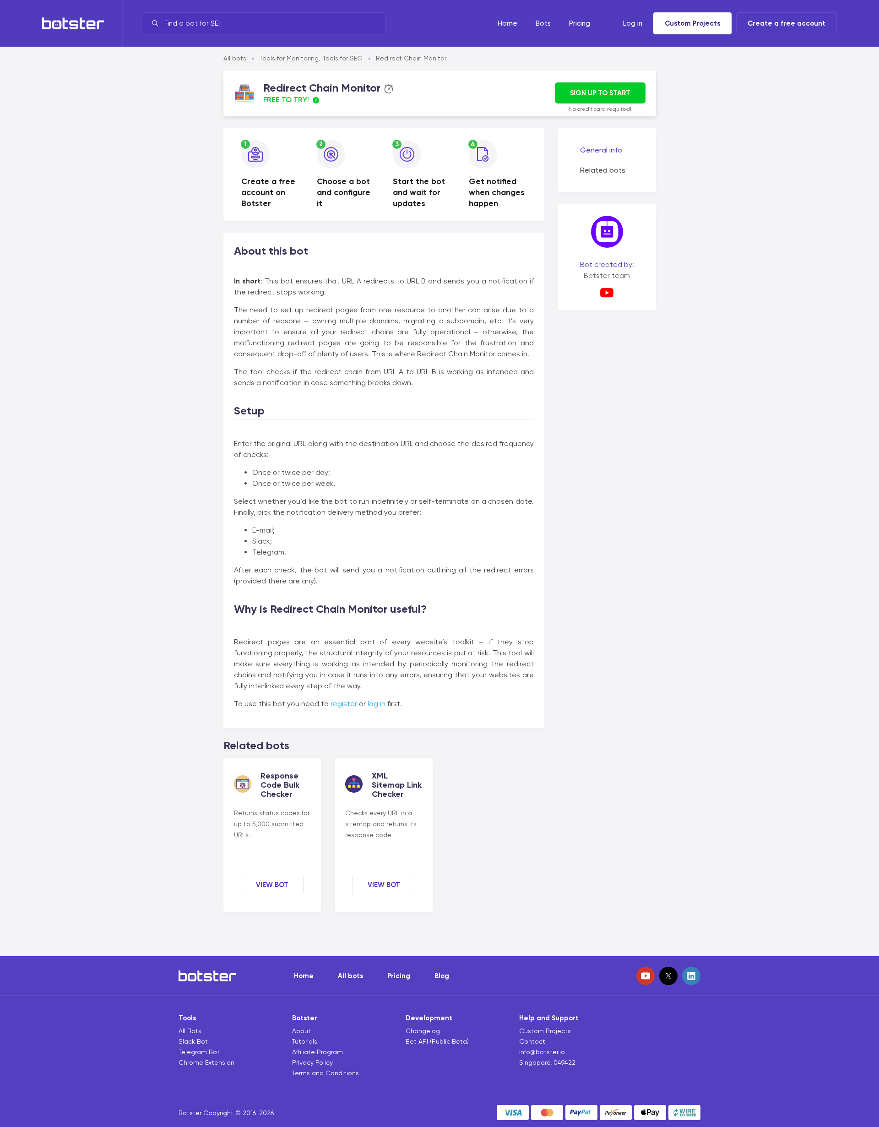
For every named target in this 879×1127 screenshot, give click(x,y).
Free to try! (286, 99)
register (344, 703)
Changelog (423, 1030)
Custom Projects (692, 23)
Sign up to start (600, 93)
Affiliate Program (317, 1052)
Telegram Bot (199, 1052)
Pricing (398, 976)
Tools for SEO (343, 58)
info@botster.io (542, 1052)
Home (304, 976)
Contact (532, 1041)
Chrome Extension (206, 1062)
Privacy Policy (312, 1062)
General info (601, 150)
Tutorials (304, 1041)
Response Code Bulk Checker (279, 785)
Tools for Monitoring (289, 58)
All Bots (190, 1030)
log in (376, 703)
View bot (272, 885)
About (301, 1030)
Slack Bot (193, 1041)
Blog (441, 976)
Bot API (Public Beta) (437, 1041)
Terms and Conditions (325, 1073)
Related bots (602, 170)
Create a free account (786, 23)
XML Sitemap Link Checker (397, 785)
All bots (234, 58)
